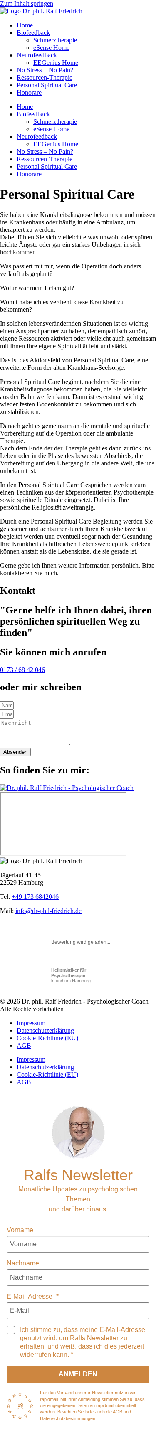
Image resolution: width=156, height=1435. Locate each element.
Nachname (23, 1263)
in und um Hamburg (71, 975)
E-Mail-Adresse (30, 1296)
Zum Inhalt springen (26, 3)
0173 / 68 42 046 (22, 669)
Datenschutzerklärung (45, 1030)
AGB (24, 1045)
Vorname (20, 1229)
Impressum (31, 1022)
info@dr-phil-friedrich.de (48, 910)
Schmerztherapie (55, 40)
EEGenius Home (55, 62)
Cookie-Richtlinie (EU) (47, 1037)
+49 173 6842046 (35, 896)
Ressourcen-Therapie (44, 77)
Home (25, 25)
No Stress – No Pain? (45, 70)
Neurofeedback (37, 55)
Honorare (29, 92)
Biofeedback (33, 32)
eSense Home (51, 47)
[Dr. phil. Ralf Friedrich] (78, 1132)
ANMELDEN (78, 1374)
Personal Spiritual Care (47, 85)
